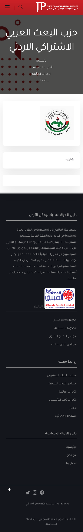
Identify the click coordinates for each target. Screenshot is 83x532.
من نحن (72, 455)
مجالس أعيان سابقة (64, 344)
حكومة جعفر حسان (65, 320)
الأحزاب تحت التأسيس (63, 400)
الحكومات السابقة (65, 328)
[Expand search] (20, 7)
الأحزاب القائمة (41, 74)
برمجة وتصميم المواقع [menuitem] (39, 504)
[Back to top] (9, 490)
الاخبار (73, 408)
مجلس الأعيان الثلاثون (63, 336)
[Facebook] (42, 494)
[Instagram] (35, 494)
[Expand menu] (7, 7)
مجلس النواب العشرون (62, 375)
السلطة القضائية (66, 416)
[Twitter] (28, 494)
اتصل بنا (71, 463)
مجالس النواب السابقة (63, 383)
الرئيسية (41, 61)
